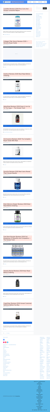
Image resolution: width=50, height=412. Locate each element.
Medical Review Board (6, 359)
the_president (5, 374)
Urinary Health (38, 35)
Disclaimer (4, 352)
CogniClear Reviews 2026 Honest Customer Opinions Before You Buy (18, 304)
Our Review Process (6, 363)
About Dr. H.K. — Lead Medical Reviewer (9, 344)
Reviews (5, 34)
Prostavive (41, 43)
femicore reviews (43, 41)
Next (8, 333)
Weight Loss (8, 34)
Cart (3, 348)
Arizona (41, 409)
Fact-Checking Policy (6, 355)
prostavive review (44, 43)
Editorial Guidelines (39, 389)
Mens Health (38, 25)
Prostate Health (38, 28)
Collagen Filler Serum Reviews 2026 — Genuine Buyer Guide (16, 42)
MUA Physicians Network (18, 2)
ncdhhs (39, 409)
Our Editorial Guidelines (39, 396)
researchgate (35, 409)
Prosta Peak (37, 42)
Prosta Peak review (41, 42)
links (40, 355)
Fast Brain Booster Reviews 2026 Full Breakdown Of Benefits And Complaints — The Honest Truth (17, 238)
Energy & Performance (39, 13)
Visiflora (40, 45)
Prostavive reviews (38, 44)
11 (6, 333)
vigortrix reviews (37, 45)
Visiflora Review (43, 45)
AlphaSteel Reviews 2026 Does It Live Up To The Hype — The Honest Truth (17, 107)
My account (5, 360)
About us (41, 340)
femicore (37, 41)
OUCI (44, 409)
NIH (32, 409)
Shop (4, 371)
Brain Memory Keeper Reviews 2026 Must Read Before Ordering (17, 205)
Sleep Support (38, 32)
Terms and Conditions (6, 372)
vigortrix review (43, 44)
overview (4, 364)
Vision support (41, 46)
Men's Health (38, 23)
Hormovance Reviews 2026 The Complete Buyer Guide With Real (17, 139)
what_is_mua (5, 375)
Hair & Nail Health (39, 16)
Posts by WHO (5, 337)
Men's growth (38, 21)
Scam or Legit (38, 31)
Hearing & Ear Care (39, 17)
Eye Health (37, 15)
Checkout (41, 345)
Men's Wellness (38, 24)
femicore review (39, 41)
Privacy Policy (5, 367)
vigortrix (41, 44)
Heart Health (38, 19)
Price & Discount (38, 27)
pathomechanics (5, 366)
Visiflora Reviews (37, 46)
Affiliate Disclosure (6, 347)
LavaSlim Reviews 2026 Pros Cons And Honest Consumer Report (16, 9)
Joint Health (38, 20)
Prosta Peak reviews (38, 43)
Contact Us (5, 351)
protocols (4, 368)
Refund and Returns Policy (7, 370)
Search (37, 6)
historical (4, 356)
